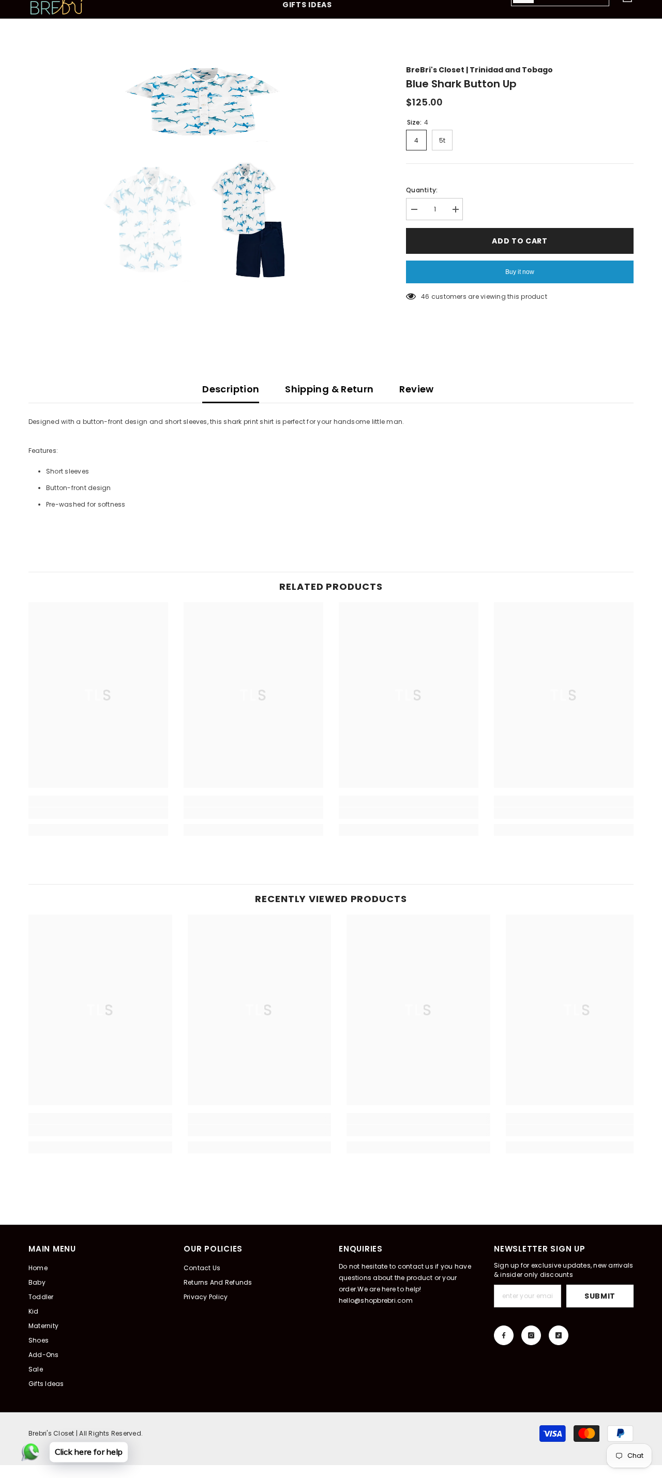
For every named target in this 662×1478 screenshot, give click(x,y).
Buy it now (519, 272)
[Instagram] (531, 1335)
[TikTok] (558, 1335)
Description (230, 389)
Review (416, 389)
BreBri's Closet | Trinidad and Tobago (479, 70)
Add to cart (520, 241)
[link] (98, 813)
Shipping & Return (329, 389)
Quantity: (422, 190)
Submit (599, 1296)
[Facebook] (504, 1335)
